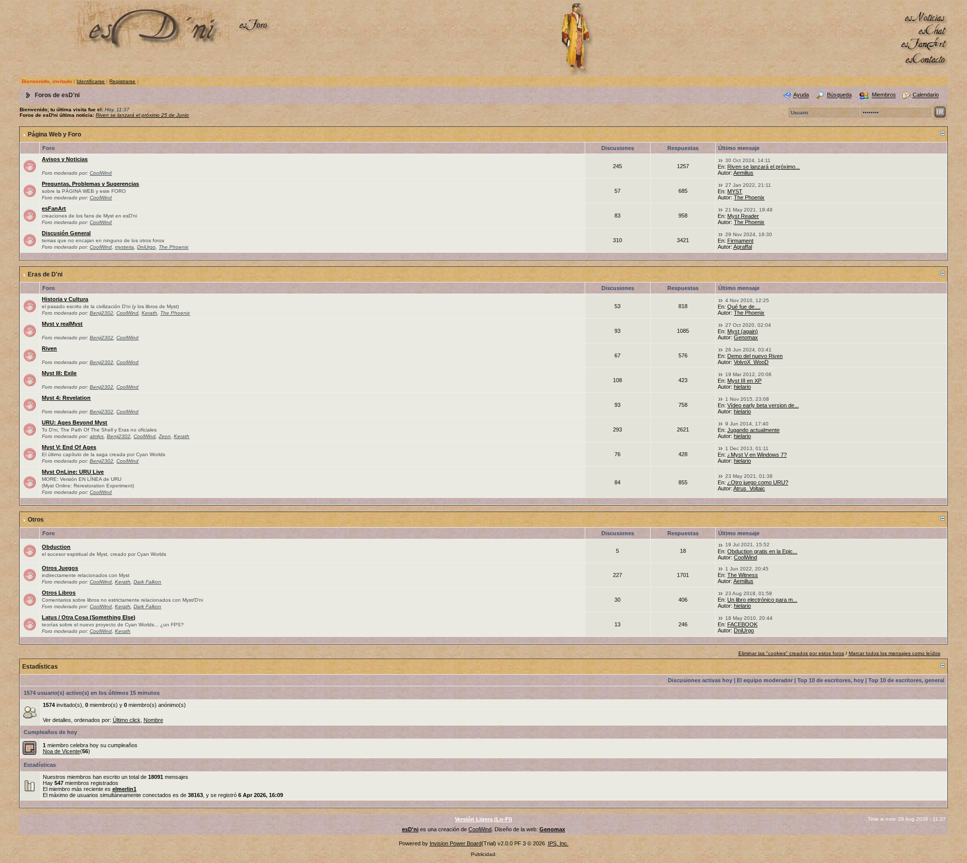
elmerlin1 (124, 789)
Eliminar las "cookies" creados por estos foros (791, 653)
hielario (742, 387)
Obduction (56, 547)
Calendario (926, 95)
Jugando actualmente (753, 430)
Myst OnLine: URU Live (73, 472)
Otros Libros (59, 593)
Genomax (746, 337)
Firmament (740, 241)
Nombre (153, 720)
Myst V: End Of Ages (69, 447)
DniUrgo (146, 247)
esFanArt (54, 208)
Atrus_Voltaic (749, 488)
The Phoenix (749, 197)
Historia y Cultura (65, 299)
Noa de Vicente (61, 751)
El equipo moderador (765, 680)
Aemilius (743, 173)
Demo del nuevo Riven (755, 356)
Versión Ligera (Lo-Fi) (483, 819)
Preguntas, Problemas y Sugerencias (90, 184)
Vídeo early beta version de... (763, 405)
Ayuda (801, 95)
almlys (97, 436)
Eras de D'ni (45, 274)
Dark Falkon (147, 582)
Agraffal (742, 247)
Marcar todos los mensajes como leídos (894, 653)
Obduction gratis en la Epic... (762, 551)
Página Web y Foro (54, 134)
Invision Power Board (455, 843)
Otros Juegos (60, 568)
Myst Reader (743, 216)
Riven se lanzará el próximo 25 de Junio (142, 115)
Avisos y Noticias (65, 159)
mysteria (124, 247)
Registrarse (122, 81)
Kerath (149, 313)
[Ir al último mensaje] (721, 160)
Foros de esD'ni (57, 95)
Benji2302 (101, 313)
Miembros (884, 95)
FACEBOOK (742, 624)
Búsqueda (839, 95)
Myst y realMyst (62, 324)
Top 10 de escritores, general (906, 680)
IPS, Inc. (558, 843)
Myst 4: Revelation (66, 398)
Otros (36, 519)
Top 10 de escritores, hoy (830, 680)
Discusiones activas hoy (700, 680)
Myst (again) (742, 331)
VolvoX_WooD (751, 362)
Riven (49, 348)
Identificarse (91, 81)
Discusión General (66, 233)
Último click (127, 720)
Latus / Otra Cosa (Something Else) (88, 617)
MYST (734, 191)
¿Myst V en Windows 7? (757, 455)
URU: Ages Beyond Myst (74, 422)
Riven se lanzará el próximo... (763, 167)
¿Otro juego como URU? (757, 482)
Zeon (165, 436)
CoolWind (101, 173)
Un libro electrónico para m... (762, 600)
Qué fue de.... (744, 307)
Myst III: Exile (59, 373)
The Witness (742, 575)
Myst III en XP (744, 381)
